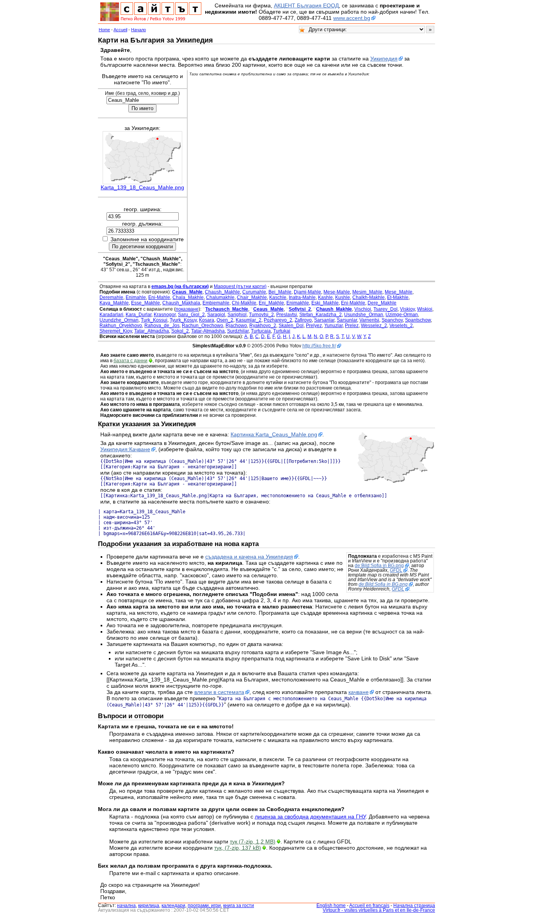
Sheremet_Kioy (115, 331)
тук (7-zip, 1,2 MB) (252, 841)
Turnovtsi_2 (261, 314)
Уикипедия (384, 58)
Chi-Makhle (244, 303)
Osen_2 (225, 320)
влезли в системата (219, 692)
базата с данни (130, 360)
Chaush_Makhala (181, 303)
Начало (138, 29)
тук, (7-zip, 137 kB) (237, 848)
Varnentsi (369, 320)
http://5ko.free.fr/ (319, 346)
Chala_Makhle (188, 297)
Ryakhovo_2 (262, 325)
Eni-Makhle (353, 303)
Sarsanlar (324, 320)
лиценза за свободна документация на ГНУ (310, 816)
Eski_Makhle (325, 303)
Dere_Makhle (382, 303)
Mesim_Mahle (367, 292)
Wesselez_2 (374, 325)
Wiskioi (424, 309)
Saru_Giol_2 (191, 314)
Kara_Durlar (138, 314)
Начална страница (414, 905)
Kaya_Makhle (114, 303)
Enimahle (136, 297)
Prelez (352, 325)
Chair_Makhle (252, 297)
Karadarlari (111, 314)
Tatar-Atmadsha (208, 331)
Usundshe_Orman (363, 314)
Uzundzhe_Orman (119, 320)
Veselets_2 (401, 325)
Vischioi (362, 309)
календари (173, 905)
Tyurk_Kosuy (183, 320)
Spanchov (392, 320)
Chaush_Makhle (222, 292)
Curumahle (254, 292)
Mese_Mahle (398, 292)
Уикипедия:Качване (125, 449)
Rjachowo (236, 325)
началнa (126, 905)
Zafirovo (303, 320)
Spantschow (418, 320)
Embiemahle (216, 303)
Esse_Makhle (145, 303)
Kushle (342, 297)
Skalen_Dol (291, 325)
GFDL (396, 570)
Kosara (206, 320)
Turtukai (281, 331)
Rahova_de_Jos (161, 325)
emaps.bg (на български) (180, 286)
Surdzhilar (238, 331)
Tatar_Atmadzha (151, 331)
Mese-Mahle (336, 292)
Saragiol (216, 314)
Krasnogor (165, 314)
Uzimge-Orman (402, 314)
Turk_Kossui (154, 320)
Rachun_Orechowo (202, 325)
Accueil (120, 29)
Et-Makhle (398, 297)
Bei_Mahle (279, 292)
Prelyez (314, 325)
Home (104, 29)
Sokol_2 (180, 331)
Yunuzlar (333, 325)
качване (358, 692)
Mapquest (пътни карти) (240, 286)
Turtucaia (261, 331)
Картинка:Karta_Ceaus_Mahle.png (274, 434)
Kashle (325, 297)
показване (187, 309)
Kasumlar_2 (248, 320)
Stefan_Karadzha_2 (320, 314)
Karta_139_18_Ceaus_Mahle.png (142, 187)
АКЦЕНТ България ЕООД (306, 5)
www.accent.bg (351, 18)
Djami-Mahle (307, 292)
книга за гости (238, 905)
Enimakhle (297, 303)
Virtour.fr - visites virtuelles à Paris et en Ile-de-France (379, 910)
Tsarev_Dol (385, 309)
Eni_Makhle (271, 303)
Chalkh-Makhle (368, 297)
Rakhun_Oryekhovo (120, 325)
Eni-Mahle (159, 297)
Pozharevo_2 (278, 320)
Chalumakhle (220, 297)
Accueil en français (369, 905)
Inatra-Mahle (302, 297)
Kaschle (277, 297)
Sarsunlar (347, 320)
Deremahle (111, 297)
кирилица (148, 905)
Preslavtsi (286, 314)
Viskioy (407, 309)
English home (331, 905)
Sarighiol (237, 314)
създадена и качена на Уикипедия (249, 556)
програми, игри (204, 905)
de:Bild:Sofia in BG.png (379, 565)
